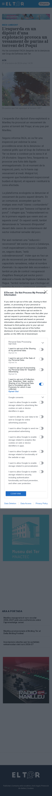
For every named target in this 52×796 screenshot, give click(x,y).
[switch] (41, 349)
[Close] (46, 293)
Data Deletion (10, 503)
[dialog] (26, 398)
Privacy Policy (42, 503)
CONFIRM (16, 494)
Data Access (26, 503)
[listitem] (26, 343)
